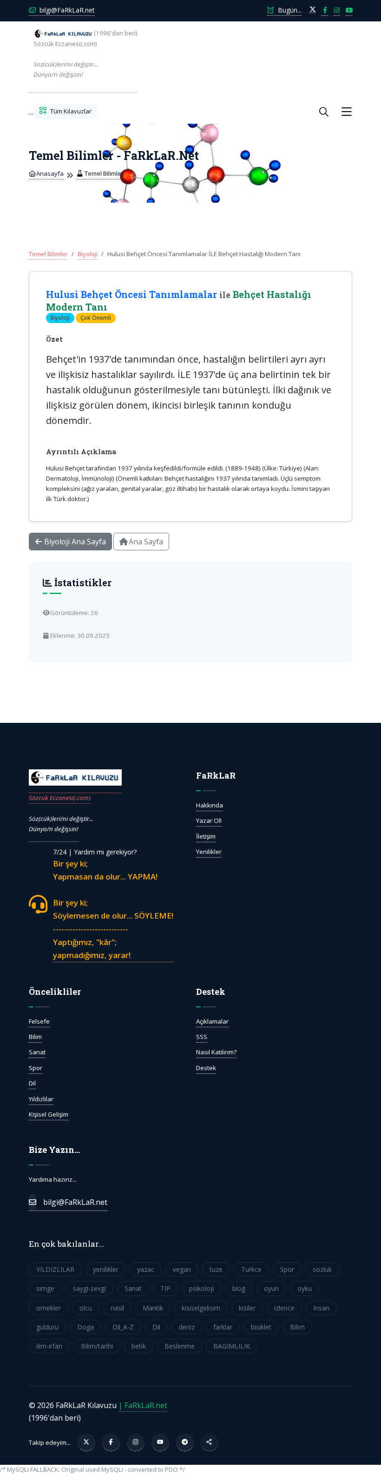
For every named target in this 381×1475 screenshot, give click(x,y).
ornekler (48, 1307)
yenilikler (105, 1269)
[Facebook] (111, 1442)
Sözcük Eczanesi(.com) (60, 798)
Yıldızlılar (41, 1099)
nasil (117, 1307)
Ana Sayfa (145, 541)
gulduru (47, 1327)
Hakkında (209, 805)
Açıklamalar (212, 1021)
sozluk (322, 1269)
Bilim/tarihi (97, 1346)
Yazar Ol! (209, 820)
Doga (85, 1327)
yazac (145, 1269)
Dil (32, 1083)
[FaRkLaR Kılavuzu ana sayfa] (31, 111)
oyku (304, 1288)
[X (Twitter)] (86, 1442)
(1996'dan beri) (85, 54)
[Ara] (323, 112)
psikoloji (201, 1288)
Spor (35, 1068)
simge (45, 1288)
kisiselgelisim (201, 1307)
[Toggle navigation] (346, 112)
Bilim (35, 1036)
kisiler (247, 1307)
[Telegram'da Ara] (185, 1442)
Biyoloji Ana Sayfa (74, 541)
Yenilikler (209, 851)
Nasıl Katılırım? (216, 1052)
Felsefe (39, 1021)
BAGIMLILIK (231, 1346)
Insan (321, 1307)
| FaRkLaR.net (142, 1405)
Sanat (37, 1052)
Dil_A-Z (123, 1327)
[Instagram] (136, 1442)
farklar (222, 1327)
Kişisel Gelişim (48, 1114)
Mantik (153, 1307)
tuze (216, 1269)
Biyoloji (88, 254)
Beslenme (179, 1346)
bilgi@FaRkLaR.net (66, 10)
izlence (284, 1307)
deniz (187, 1327)
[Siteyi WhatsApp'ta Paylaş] (209, 1442)
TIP (165, 1288)
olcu (85, 1307)
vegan (182, 1269)
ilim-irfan (49, 1346)
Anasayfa (49, 173)
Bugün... (289, 10)
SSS (201, 1036)
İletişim (206, 836)
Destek (206, 1068)
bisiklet (261, 1327)
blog (238, 1288)
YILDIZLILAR (55, 1269)
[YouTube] (160, 1442)
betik (138, 1346)
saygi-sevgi (89, 1288)
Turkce (251, 1269)
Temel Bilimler (103, 173)
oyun (271, 1288)
